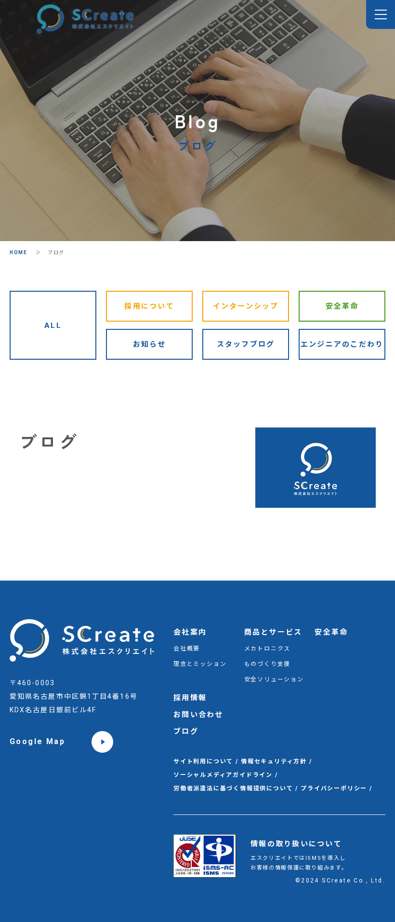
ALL (53, 325)
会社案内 (190, 632)
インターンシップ (246, 306)
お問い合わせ (198, 714)
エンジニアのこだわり (342, 344)
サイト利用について (203, 761)
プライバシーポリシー (334, 788)
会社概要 (186, 648)
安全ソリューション (274, 679)
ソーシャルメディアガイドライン (223, 775)
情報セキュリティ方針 (274, 761)
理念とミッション (199, 664)
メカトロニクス (267, 648)
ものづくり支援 (267, 664)
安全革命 (342, 306)
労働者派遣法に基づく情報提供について (233, 788)
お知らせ (149, 344)
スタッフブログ (246, 344)
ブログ (185, 731)
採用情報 (190, 697)
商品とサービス (273, 632)
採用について (149, 306)
